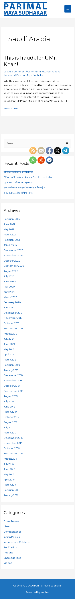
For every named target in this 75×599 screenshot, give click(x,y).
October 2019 (11, 323)
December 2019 (13, 312)
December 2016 (13, 438)
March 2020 (10, 297)
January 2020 (11, 307)
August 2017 (10, 422)
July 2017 (8, 427)
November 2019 (13, 318)
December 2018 (13, 375)
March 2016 (10, 484)
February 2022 (12, 219)
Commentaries (36, 71)
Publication (10, 547)
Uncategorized (12, 558)
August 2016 (10, 458)
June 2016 (9, 469)
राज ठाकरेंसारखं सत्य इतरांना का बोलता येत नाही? (24, 187)
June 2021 (9, 224)
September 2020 (14, 265)
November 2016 (13, 443)
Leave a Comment (14, 71)
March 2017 (10, 432)
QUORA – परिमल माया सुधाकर (18, 182)
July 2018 (9, 401)
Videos (8, 563)
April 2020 (9, 292)
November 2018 (13, 380)
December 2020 (13, 250)
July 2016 (9, 464)
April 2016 (9, 479)
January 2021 (11, 245)
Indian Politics (12, 537)
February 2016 (12, 490)
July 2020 (9, 276)
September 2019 (13, 328)
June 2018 (9, 406)
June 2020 (10, 281)
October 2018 (12, 385)
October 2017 (11, 417)
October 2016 (11, 448)
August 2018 (11, 396)
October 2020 (12, 260)
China (7, 526)
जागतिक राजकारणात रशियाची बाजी (18, 172)
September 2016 (13, 453)
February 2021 (12, 240)
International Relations (17, 542)
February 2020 (12, 302)
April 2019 (9, 354)
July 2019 (9, 338)
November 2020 (13, 255)
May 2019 (9, 349)
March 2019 (10, 359)
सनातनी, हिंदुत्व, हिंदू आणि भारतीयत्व (18, 192)
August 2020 (11, 271)
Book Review (11, 521)
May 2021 (9, 229)
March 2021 (10, 234)
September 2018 (13, 391)
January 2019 (11, 370)
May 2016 (9, 474)
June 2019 (9, 344)
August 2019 (10, 333)
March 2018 (10, 411)
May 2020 (9, 286)
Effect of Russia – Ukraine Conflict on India (28, 177)
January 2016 (11, 495)
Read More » (11, 108)
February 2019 (12, 365)
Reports (8, 552)
